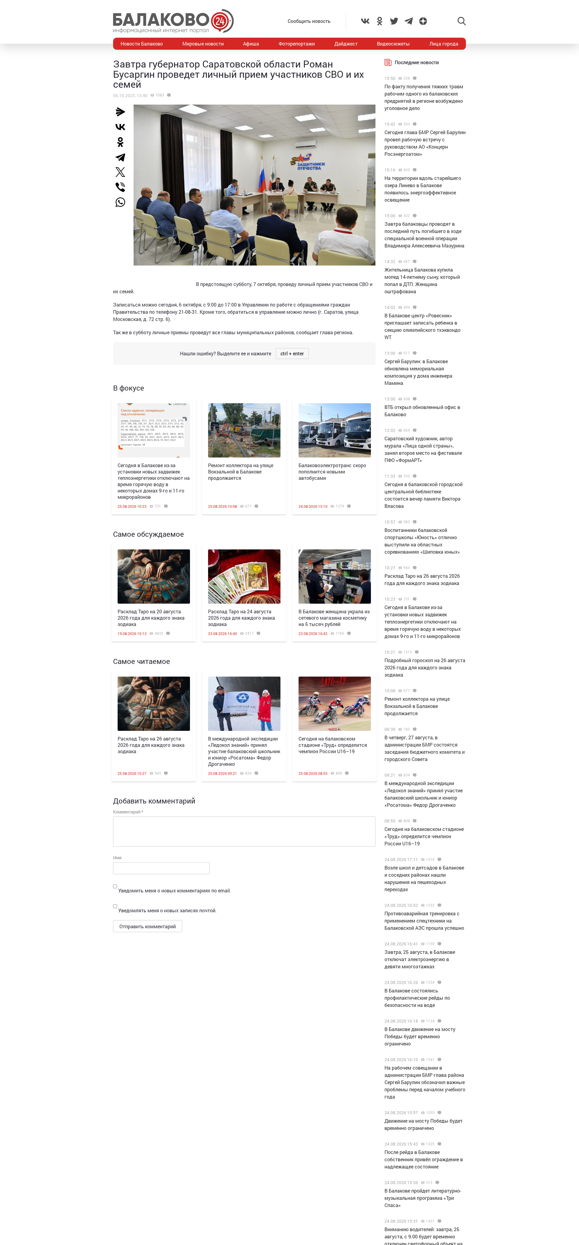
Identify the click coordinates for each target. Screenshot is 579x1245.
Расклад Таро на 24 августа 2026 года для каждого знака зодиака (241, 617)
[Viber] (122, 187)
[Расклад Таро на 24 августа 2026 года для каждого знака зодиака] (244, 576)
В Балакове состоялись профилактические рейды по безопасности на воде (417, 997)
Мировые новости (203, 43)
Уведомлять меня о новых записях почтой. (167, 910)
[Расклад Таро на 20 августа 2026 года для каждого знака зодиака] (154, 576)
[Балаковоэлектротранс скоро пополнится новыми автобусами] (335, 430)
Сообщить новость (309, 21)
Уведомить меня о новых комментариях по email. (174, 890)
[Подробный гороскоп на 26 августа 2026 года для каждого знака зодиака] (416, 652)
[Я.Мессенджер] (122, 112)
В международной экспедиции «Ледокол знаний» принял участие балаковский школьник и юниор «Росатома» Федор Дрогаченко (244, 751)
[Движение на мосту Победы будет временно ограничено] (439, 1113)
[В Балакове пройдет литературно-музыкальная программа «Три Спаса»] (436, 1182)
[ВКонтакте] (122, 127)
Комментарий (128, 812)
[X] (122, 172)
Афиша (251, 43)
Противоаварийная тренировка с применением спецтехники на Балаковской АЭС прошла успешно (424, 920)
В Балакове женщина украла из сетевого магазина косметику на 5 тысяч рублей (334, 617)
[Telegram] (122, 157)
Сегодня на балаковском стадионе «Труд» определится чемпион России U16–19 (333, 744)
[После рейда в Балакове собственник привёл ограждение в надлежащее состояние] (439, 1144)
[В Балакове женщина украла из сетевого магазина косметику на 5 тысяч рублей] (335, 576)
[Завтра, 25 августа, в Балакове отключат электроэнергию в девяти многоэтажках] (439, 944)
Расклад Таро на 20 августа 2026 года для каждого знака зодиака (151, 617)
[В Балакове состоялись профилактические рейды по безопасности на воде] (439, 982)
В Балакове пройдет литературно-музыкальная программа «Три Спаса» (422, 1197)
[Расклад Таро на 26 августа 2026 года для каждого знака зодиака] (154, 704)
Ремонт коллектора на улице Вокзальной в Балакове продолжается (240, 471)
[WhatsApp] (123, 202)
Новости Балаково (142, 43)
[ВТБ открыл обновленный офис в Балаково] (414, 399)
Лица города (443, 43)
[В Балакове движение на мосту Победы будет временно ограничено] (439, 1021)
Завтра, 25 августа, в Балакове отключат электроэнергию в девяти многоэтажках (419, 959)
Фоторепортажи (297, 43)
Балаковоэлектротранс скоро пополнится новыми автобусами (332, 471)
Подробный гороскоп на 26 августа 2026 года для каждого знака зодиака (424, 667)
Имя (117, 857)
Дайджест (346, 43)
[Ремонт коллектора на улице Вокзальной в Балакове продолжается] (244, 430)
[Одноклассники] (122, 142)
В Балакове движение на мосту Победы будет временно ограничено (419, 1036)
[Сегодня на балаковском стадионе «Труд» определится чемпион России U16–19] (335, 704)
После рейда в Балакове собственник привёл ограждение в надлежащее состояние (423, 1159)
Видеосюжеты (393, 43)
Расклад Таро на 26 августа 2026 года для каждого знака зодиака (151, 744)
